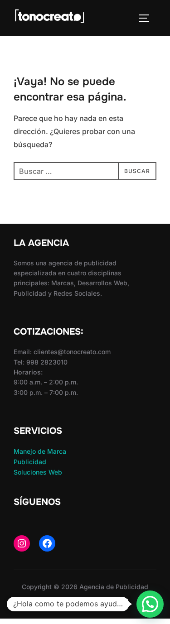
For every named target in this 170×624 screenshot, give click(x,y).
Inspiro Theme (63, 601)
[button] (150, 604)
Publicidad (30, 462)
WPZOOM (113, 601)
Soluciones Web (38, 472)
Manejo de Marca (40, 451)
